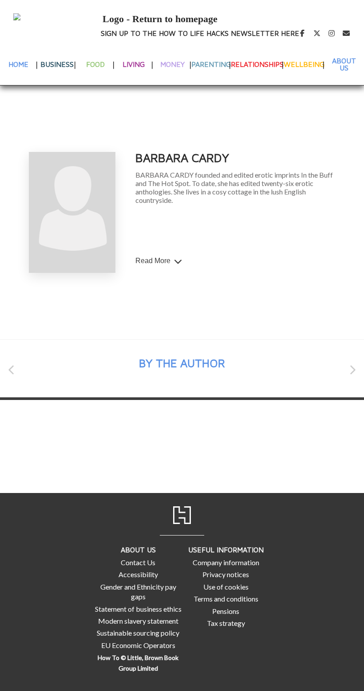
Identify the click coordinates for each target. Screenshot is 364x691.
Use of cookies (226, 586)
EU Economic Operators (138, 645)
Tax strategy (226, 623)
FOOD (95, 64)
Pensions (225, 611)
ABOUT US (344, 64)
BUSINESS (57, 64)
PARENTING (211, 64)
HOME (18, 64)
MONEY (172, 64)
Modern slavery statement (138, 621)
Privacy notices (225, 574)
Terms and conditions (226, 598)
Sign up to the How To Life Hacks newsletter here (200, 33)
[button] (11, 369)
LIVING (134, 64)
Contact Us (138, 562)
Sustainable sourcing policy (138, 633)
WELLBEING (304, 64)
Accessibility (138, 574)
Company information (226, 562)
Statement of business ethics (138, 609)
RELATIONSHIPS (257, 64)
